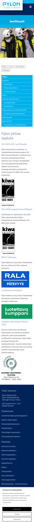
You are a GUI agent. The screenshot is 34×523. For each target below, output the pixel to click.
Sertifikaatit (7, 106)
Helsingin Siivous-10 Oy (11, 400)
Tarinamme (7, 84)
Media (3, 467)
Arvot (4, 95)
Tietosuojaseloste (8, 480)
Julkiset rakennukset (9, 420)
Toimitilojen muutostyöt (10, 432)
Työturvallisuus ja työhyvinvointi (14, 110)
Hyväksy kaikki (17, 509)
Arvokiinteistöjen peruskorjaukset (14, 416)
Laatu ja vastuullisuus (10, 99)
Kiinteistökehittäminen (10, 424)
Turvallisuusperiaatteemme (13, 114)
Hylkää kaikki (17, 519)
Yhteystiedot (6, 471)
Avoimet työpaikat (8, 459)
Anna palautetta (7, 475)
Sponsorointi (7, 121)
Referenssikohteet (8, 450)
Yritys (4, 77)
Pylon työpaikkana (10, 88)
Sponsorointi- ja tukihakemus (14, 125)
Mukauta (17, 514)
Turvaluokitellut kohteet (10, 436)
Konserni (5, 80)
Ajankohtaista (6, 463)
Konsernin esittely (8, 446)
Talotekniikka (6, 428)
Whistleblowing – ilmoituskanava (14, 484)
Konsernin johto (9, 91)
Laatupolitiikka (8, 103)
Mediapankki (7, 117)
